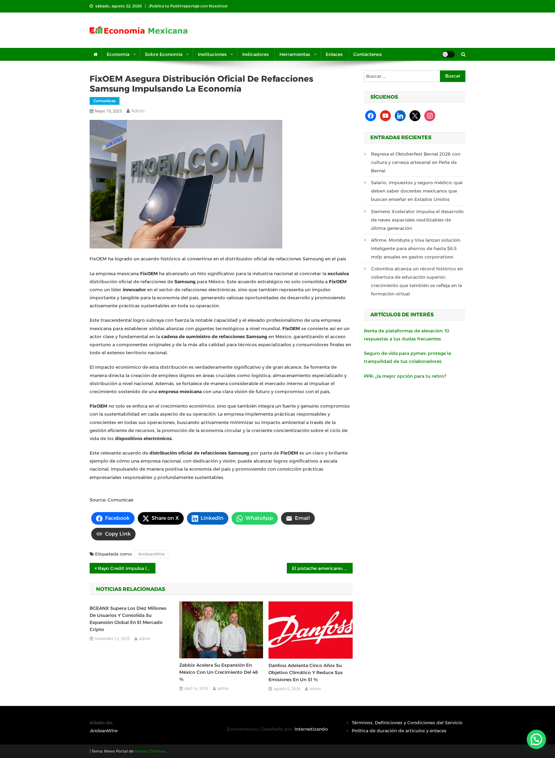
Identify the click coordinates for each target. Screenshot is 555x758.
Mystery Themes (150, 751)
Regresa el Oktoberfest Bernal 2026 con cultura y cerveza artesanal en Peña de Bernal (415, 162)
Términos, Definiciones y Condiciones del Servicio (407, 723)
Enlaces (334, 54)
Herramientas (294, 54)
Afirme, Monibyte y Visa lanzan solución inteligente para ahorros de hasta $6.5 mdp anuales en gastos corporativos (415, 248)
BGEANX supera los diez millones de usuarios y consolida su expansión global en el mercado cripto (128, 618)
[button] (536, 739)
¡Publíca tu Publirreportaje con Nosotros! (188, 6)
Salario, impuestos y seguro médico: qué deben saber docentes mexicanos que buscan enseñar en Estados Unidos (417, 191)
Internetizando (311, 729)
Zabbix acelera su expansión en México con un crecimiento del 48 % (218, 672)
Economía (118, 54)
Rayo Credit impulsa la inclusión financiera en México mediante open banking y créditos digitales (126, 568)
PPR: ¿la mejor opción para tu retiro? (405, 376)
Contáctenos (367, 54)
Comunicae (104, 100)
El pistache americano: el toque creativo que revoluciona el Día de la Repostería (322, 568)
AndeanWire (151, 553)
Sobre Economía (163, 54)
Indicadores (255, 54)
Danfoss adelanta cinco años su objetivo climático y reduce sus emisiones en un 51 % (306, 672)
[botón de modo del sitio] (448, 54)
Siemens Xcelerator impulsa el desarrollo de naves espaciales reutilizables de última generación (417, 220)
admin (138, 110)
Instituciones (212, 54)
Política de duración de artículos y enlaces (399, 731)
